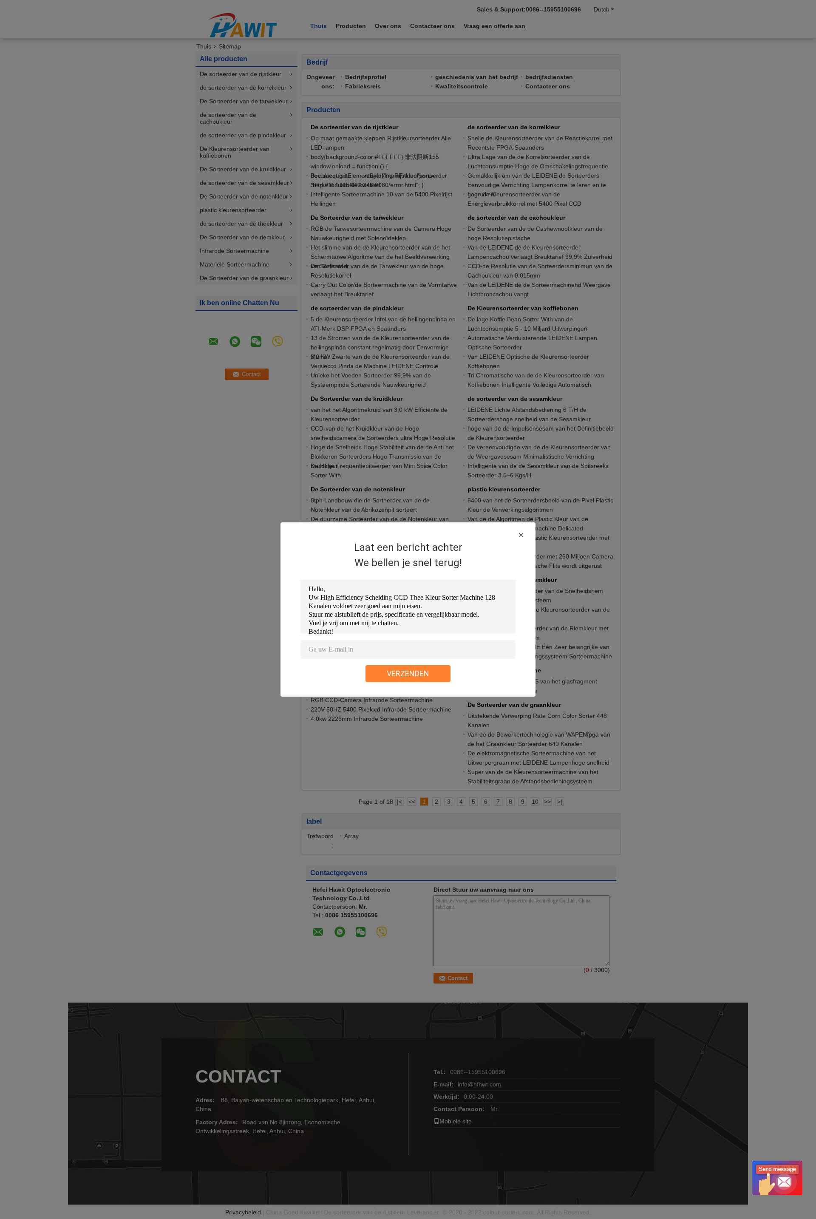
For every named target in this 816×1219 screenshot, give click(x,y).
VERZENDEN (408, 673)
